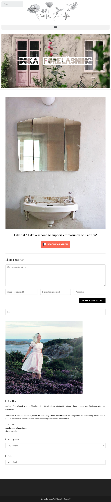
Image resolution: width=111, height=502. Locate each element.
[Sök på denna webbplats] (55, 312)
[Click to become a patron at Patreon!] (55, 244)
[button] (55, 27)
